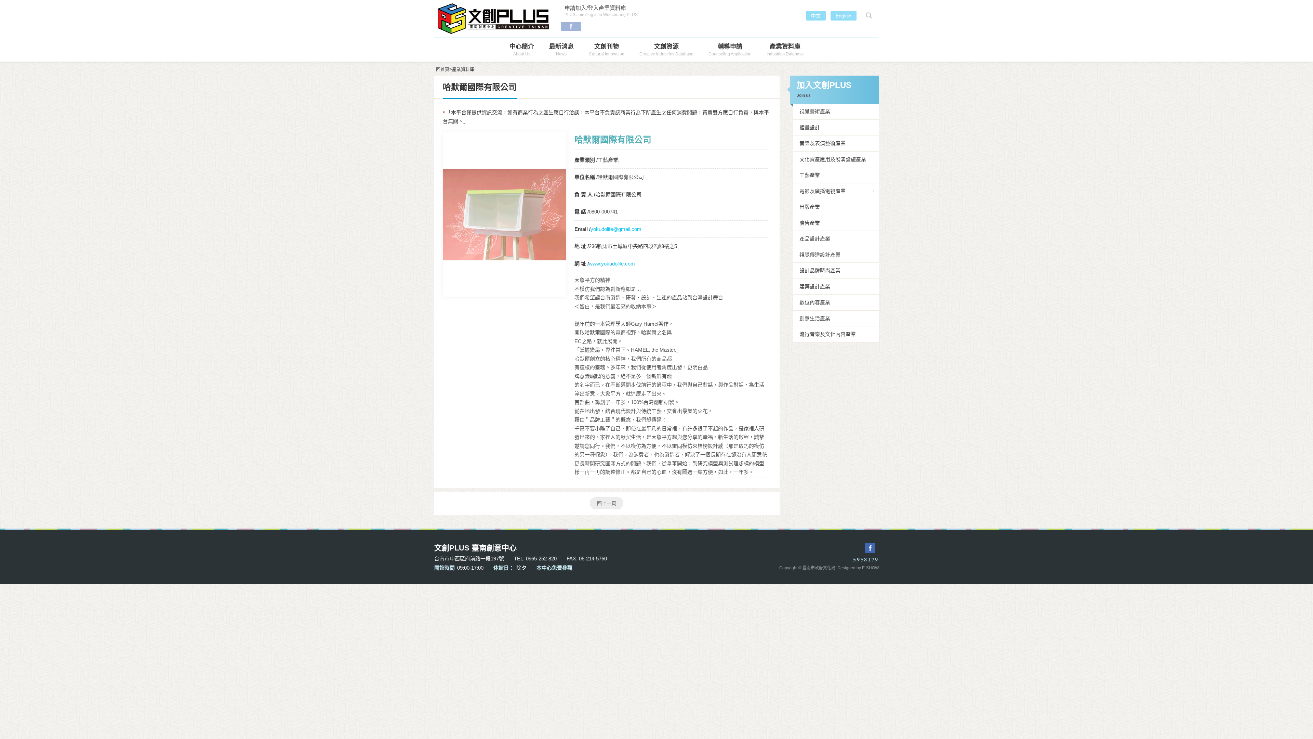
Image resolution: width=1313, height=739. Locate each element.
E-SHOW (870, 568)
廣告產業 (809, 223)
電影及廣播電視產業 (822, 191)
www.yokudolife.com (612, 264)
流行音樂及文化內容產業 (827, 334)
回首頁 (442, 69)
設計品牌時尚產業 (819, 270)
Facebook (571, 26)
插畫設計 (809, 127)
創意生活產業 (814, 318)
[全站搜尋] (868, 16)
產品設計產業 (814, 239)
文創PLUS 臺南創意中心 (494, 19)
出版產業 (809, 207)
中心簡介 (521, 49)
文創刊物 (606, 49)
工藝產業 (809, 175)
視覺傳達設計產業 (819, 255)
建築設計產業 (814, 286)
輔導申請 (730, 49)
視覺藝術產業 (814, 111)
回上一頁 (606, 503)
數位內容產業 (814, 302)
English (843, 15)
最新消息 (561, 49)
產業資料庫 (785, 49)
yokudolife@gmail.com (616, 229)
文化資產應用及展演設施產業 (832, 159)
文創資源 (666, 49)
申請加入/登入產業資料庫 (601, 11)
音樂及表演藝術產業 (822, 143)
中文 (816, 15)
